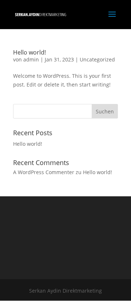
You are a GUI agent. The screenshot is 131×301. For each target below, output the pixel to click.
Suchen (105, 111)
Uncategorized (97, 59)
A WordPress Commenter (43, 172)
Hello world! (29, 52)
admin (31, 59)
